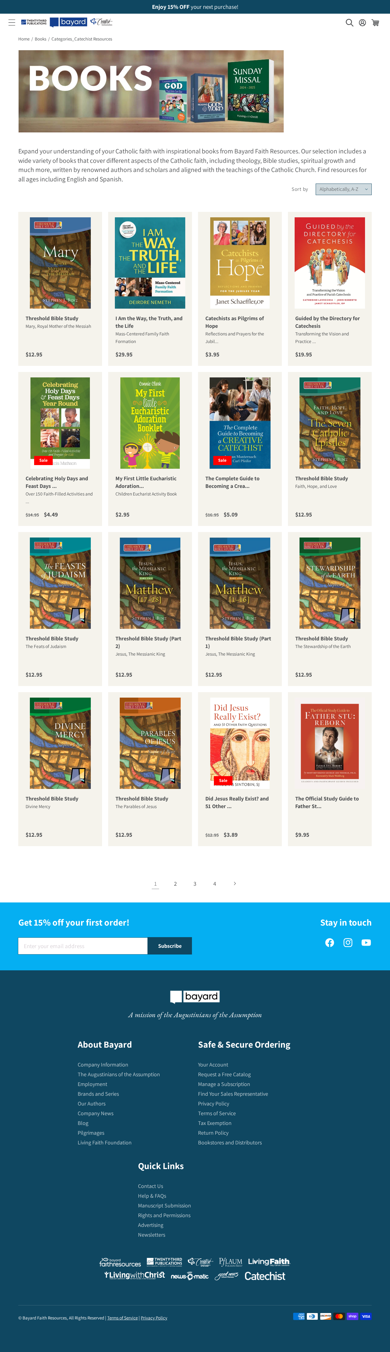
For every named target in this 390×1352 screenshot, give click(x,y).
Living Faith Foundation (105, 1142)
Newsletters (151, 1234)
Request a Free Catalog (224, 1074)
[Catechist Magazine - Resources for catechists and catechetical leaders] (265, 1277)
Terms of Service (217, 1113)
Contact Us (150, 1185)
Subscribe (170, 945)
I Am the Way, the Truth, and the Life (149, 322)
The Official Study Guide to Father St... (327, 802)
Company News (95, 1113)
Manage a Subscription (224, 1084)
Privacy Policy (213, 1103)
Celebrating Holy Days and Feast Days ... (57, 482)
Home (24, 39)
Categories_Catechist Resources (81, 39)
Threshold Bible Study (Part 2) (148, 642)
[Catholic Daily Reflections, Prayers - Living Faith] (269, 1264)
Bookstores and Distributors (230, 1142)
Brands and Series (98, 1093)
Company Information (103, 1064)
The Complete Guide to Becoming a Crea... (232, 482)
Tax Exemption (215, 1122)
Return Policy (213, 1132)
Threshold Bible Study (52, 318)
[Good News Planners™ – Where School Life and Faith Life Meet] (226, 1277)
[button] (11, 22)
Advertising (150, 1224)
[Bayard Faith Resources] (120, 1264)
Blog (83, 1122)
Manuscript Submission (164, 1205)
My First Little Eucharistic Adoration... (145, 482)
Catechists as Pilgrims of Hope (234, 322)
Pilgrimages (91, 1132)
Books (40, 39)
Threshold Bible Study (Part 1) (238, 642)
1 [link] (155, 884)
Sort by (300, 189)
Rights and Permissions (164, 1215)
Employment (92, 1084)
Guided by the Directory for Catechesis (327, 322)
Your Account (213, 1064)
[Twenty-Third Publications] (164, 1264)
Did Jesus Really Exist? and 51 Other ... (237, 802)
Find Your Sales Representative (233, 1093)
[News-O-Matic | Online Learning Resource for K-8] (190, 1277)
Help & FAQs (152, 1195)
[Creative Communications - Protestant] (200, 1264)
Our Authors (91, 1103)
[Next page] (234, 883)
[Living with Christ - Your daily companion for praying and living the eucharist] (134, 1276)
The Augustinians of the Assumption (119, 1074)
